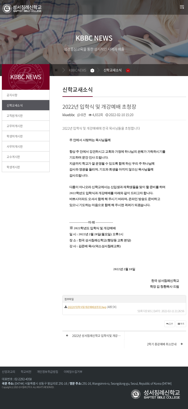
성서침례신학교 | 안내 (27, 9)
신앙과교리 (8, 371)
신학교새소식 (113, 70)
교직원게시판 (15, 115)
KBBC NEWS (77, 70)
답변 (171, 323)
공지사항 (12, 95)
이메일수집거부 (73, 371)
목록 (182, 323)
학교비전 (26, 371)
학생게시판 (13, 167)
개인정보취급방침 (47, 371)
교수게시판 (13, 156)
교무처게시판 (15, 126)
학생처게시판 (15, 136)
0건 (83, 114)
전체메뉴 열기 (182, 7)
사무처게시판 (15, 146)
